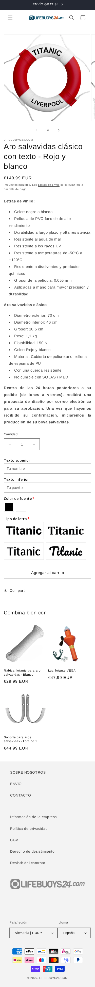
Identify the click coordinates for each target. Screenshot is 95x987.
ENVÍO (16, 784)
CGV (14, 840)
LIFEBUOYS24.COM (53, 977)
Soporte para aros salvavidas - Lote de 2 (20, 739)
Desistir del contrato (27, 863)
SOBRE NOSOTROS (28, 772)
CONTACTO (20, 795)
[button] (10, 17)
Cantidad (10, 434)
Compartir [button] (18, 590)
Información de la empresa (33, 817)
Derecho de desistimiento (32, 851)
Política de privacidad (29, 828)
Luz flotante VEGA (62, 670)
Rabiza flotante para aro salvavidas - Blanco (22, 672)
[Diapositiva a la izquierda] (36, 130)
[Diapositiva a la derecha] (58, 130)
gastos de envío (49, 184)
